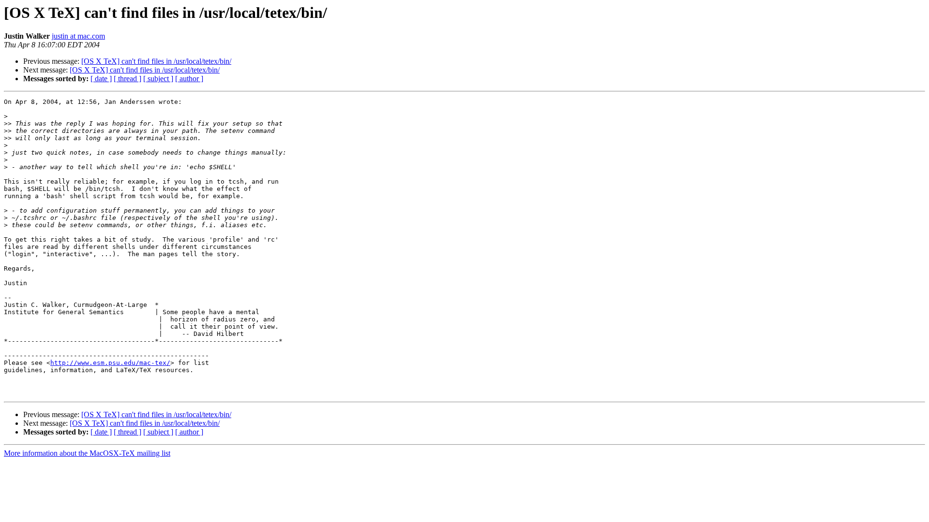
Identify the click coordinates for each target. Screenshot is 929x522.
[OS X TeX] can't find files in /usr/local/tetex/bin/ (156, 61)
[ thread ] (127, 78)
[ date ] (101, 78)
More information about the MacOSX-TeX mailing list (87, 453)
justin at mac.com (78, 36)
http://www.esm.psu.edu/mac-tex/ (110, 362)
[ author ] (189, 78)
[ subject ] (158, 78)
